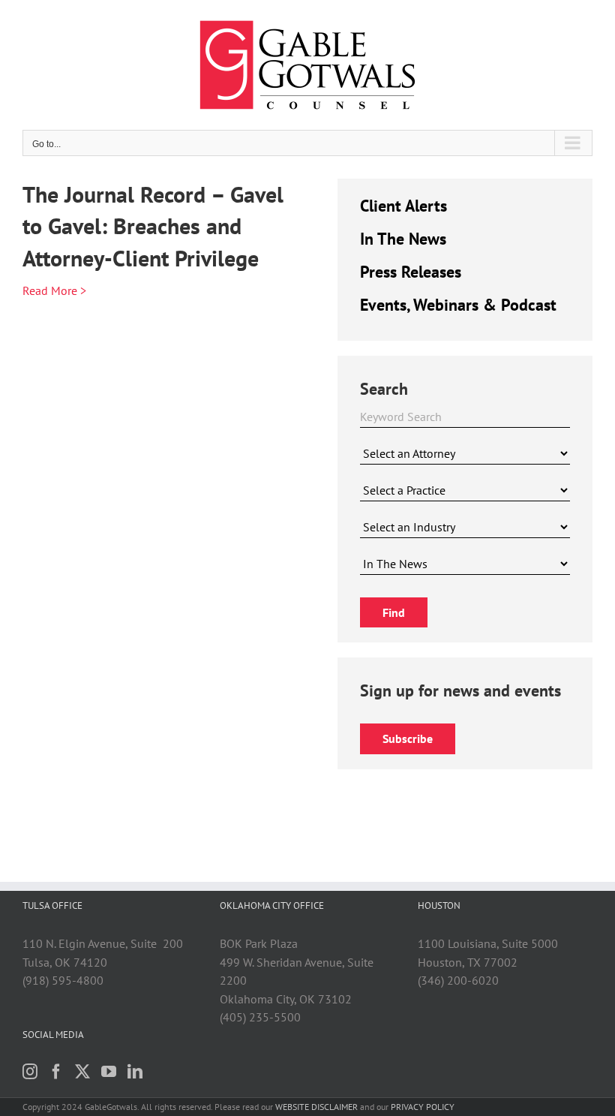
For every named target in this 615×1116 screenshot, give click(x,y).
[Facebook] (56, 1071)
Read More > (54, 290)
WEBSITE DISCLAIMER (316, 1106)
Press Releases (410, 271)
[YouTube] (108, 1071)
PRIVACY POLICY (422, 1106)
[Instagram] (30, 1071)
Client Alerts (403, 205)
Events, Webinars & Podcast (458, 304)
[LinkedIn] (135, 1071)
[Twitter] (82, 1071)
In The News (403, 238)
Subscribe (407, 738)
